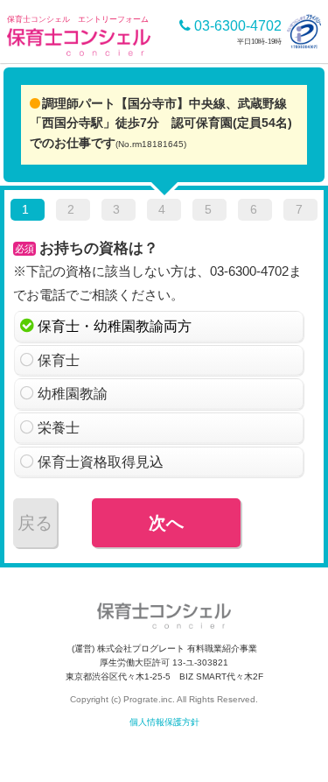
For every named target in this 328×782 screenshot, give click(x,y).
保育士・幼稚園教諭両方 (115, 326)
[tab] (27, 213)
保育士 (59, 360)
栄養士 (59, 427)
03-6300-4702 (236, 25)
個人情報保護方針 (164, 722)
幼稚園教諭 (73, 393)
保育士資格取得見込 (101, 461)
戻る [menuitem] (34, 522)
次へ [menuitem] (166, 522)
